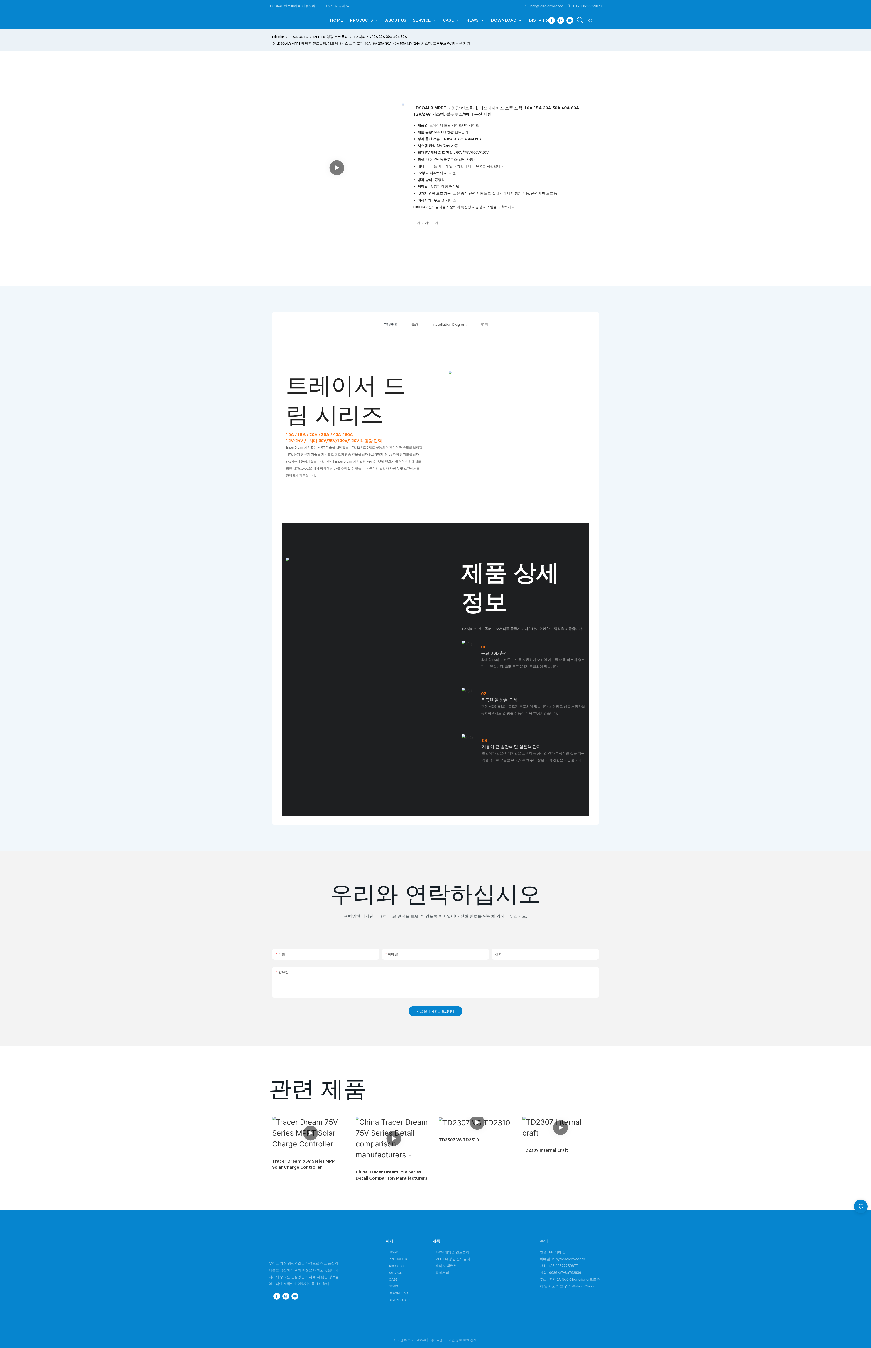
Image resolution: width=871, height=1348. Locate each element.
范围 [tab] (484, 324)
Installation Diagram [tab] (450, 324)
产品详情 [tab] (390, 324)
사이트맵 (436, 1340)
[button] (546, 20)
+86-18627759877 (587, 6)
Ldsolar (278, 36)
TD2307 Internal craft (545, 1150)
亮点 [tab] (414, 324)
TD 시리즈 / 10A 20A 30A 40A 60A (380, 36)
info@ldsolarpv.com (546, 6)
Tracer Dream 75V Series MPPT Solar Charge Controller (305, 1164)
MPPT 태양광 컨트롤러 (330, 36)
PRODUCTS (299, 36)
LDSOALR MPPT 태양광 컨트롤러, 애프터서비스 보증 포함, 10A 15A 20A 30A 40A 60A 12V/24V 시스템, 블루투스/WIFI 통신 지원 (373, 43)
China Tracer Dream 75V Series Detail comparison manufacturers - (393, 1175)
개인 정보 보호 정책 (462, 1340)
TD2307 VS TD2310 (459, 1139)
